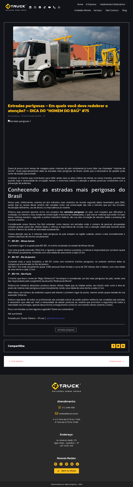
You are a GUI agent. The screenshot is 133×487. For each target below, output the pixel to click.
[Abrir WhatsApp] (126, 480)
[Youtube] (49, 7)
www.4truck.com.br (56, 318)
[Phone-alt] (54, 7)
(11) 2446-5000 (68, 407)
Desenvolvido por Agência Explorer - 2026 (66, 484)
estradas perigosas (65, 330)
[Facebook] (40, 7)
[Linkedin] (30, 7)
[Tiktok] (44, 7)
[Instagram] (35, 7)
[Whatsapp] (59, 7)
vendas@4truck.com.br (68, 413)
